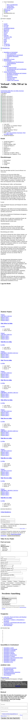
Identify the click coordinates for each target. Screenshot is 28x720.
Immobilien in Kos (8, 662)
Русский (6, 26)
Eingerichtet (22, 581)
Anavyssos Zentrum (5, 92)
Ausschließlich (4, 587)
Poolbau (9, 64)
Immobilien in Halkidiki (9, 650)
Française (6, 35)
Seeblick (10, 581)
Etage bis (3, 567)
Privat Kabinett (7, 675)
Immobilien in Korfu (9, 652)
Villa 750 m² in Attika (6, 478)
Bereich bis (3, 563)
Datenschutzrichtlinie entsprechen (12, 672)
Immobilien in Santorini (9, 660)
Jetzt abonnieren (6, 604)
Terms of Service (4, 529)
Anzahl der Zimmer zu (6, 570)
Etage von (3, 565)
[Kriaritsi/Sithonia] (9, 602)
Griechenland (4, 90)
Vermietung (10, 76)
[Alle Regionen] (9, 598)
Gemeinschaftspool (20, 583)
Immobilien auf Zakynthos (10, 655)
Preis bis (3, 560)
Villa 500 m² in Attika (6, 438)
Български (6, 29)
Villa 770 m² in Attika (6, 360)
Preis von (3, 559)
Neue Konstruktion (5, 584)
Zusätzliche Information (13, 56)
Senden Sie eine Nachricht (14, 535)
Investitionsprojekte (11, 67)
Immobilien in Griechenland (11, 52)
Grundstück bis (4, 579)
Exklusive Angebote (9, 670)
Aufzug (4, 581)
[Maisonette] (6, 550)
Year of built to (4, 573)
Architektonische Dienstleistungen (15, 62)
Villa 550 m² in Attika (6, 418)
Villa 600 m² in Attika (6, 341)
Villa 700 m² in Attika (6, 380)
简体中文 (6, 31)
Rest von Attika (15, 90)
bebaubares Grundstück (13, 586)
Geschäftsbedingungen (9, 673)
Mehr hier (17, 686)
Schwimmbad (10, 583)
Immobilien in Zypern (9, 59)
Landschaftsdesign (11, 63)
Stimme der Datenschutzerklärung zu (10, 713)
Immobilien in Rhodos (9, 653)
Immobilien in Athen (9, 648)
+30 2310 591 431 (8, 9)
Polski (5, 39)
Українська (7, 44)
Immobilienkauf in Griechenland (15, 55)
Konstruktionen (7, 60)
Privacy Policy (22, 528)
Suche (2, 589)
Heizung (3, 583)
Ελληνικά (6, 25)
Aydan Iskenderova (6, 512)
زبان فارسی (7, 38)
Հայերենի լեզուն (9, 28)
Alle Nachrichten (8, 625)
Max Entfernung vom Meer (7, 575)
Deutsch (6, 32)
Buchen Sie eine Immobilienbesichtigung (9, 526)
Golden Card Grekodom (13, 80)
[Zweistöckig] (6, 549)
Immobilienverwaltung (12, 74)
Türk (5, 42)
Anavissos (21, 90)
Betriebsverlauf (10, 7)
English (5, 24)
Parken (15, 581)
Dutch (5, 34)
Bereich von (4, 562)
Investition (6, 66)
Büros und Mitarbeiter (12, 4)
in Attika (3, 326)
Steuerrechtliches (11, 70)
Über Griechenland (11, 53)
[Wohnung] (6, 547)
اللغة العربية (7, 45)
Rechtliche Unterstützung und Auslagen (16, 73)
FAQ (8, 57)
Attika (9, 90)
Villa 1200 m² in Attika (6, 323)
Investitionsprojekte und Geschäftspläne (16, 69)
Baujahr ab (3, 571)
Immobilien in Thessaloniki (10, 649)
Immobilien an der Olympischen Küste (13, 657)
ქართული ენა (8, 37)
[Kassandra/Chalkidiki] (9, 600)
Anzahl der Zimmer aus (6, 568)
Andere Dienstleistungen (10, 71)
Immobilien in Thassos (9, 656)
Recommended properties (10, 668)
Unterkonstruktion (16, 584)
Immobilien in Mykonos (10, 659)
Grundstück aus (4, 578)
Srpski (5, 41)
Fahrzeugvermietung (12, 77)
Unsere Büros (10, 6)
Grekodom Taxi (11, 79)
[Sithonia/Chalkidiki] (9, 601)
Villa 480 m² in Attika (6, 458)
